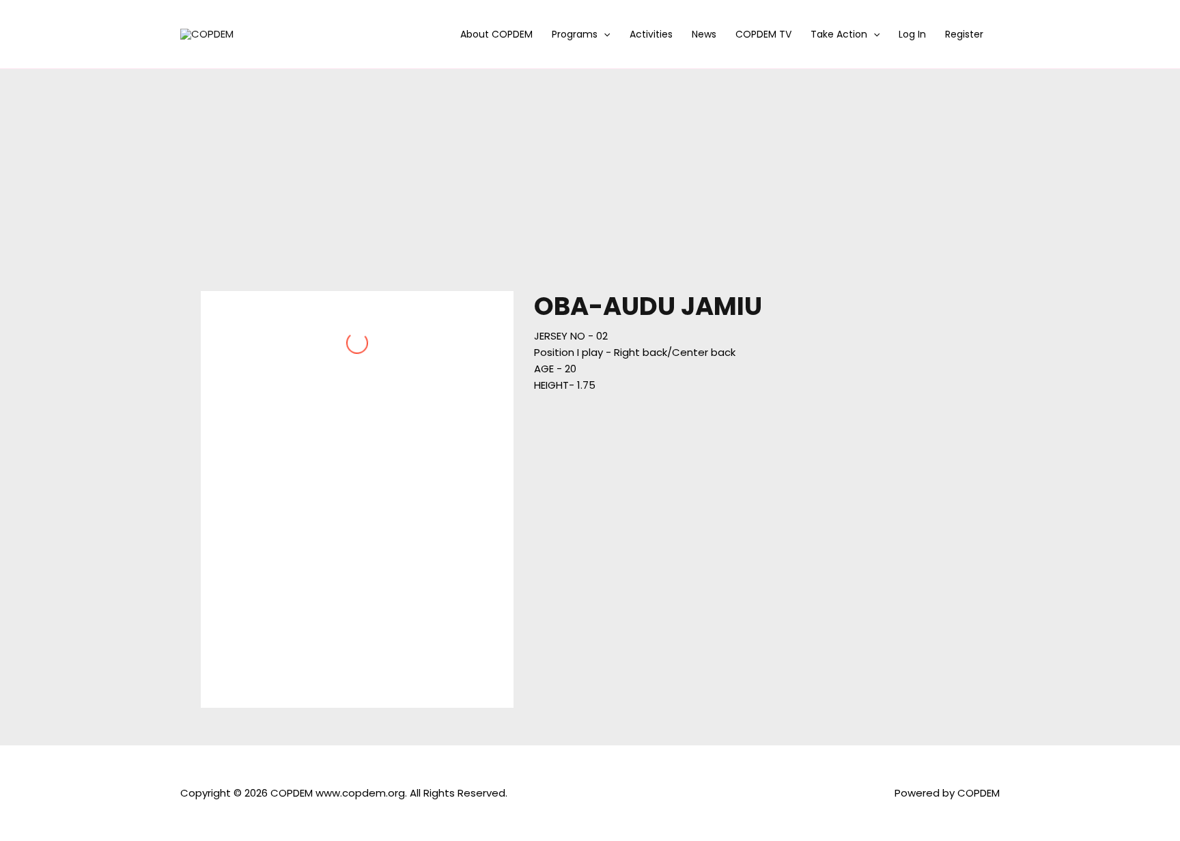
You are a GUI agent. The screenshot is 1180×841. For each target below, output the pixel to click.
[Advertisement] (590, 171)
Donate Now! (736, 23)
